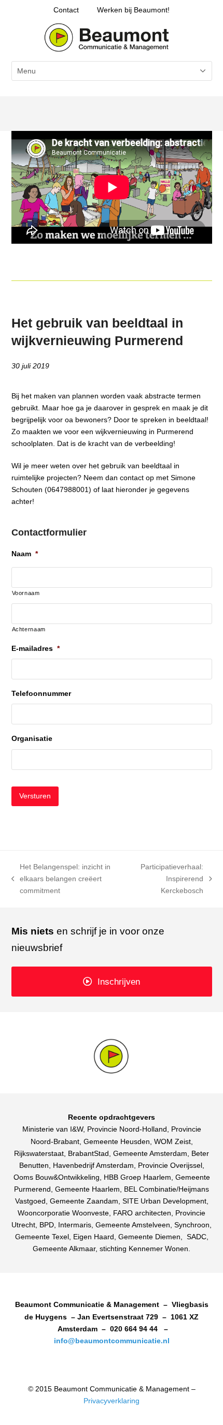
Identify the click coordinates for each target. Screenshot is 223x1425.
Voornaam (26, 593)
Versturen (35, 796)
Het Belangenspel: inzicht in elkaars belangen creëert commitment (61, 880)
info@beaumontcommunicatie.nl (112, 1341)
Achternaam (29, 629)
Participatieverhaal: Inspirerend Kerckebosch (168, 880)
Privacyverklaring (111, 1401)
